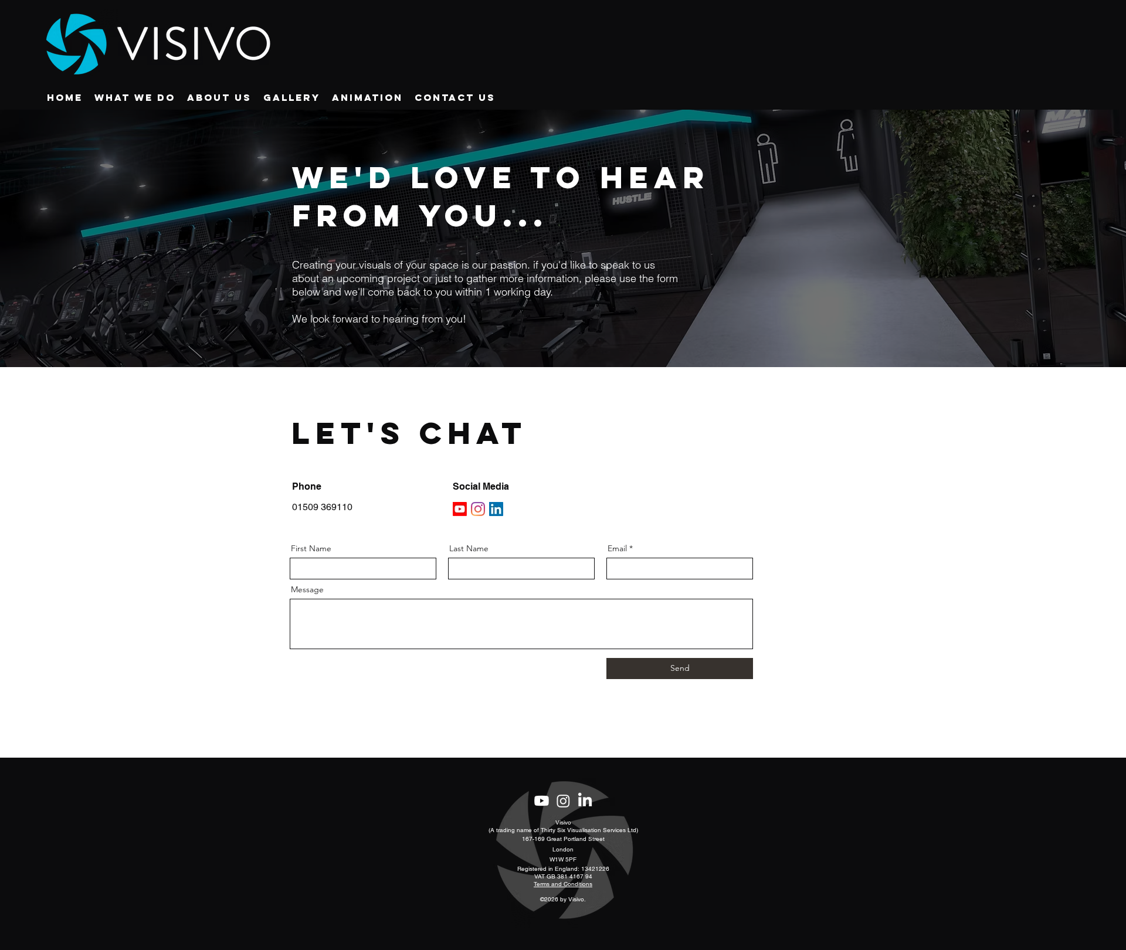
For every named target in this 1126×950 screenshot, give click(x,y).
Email (617, 548)
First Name (311, 548)
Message (307, 589)
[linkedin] (584, 800)
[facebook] (563, 800)
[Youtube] (460, 509)
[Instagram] (478, 509)
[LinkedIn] (496, 509)
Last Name (469, 548)
